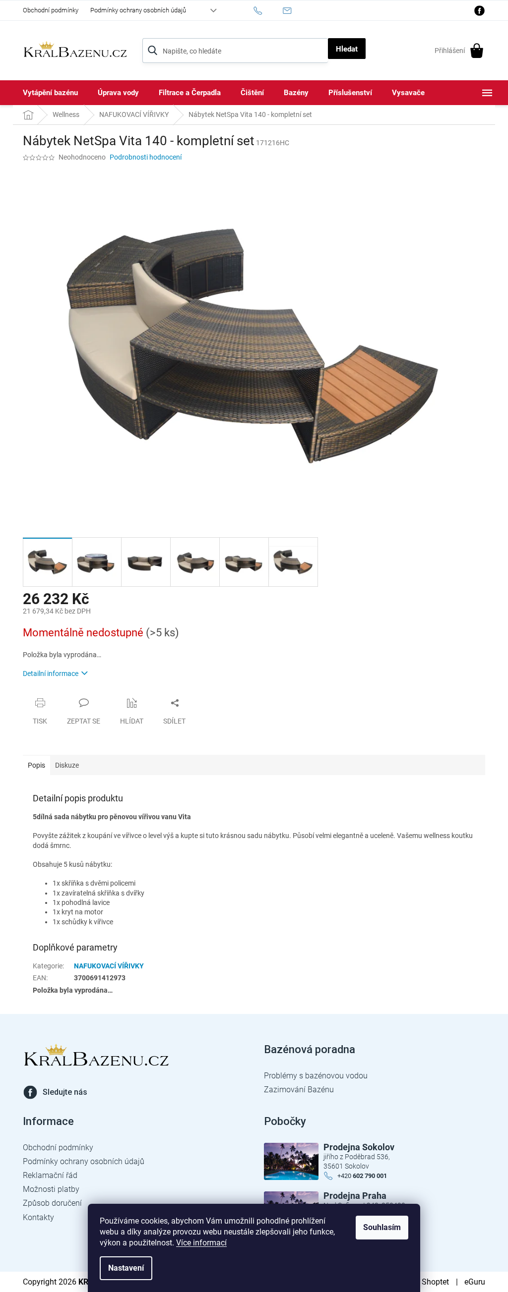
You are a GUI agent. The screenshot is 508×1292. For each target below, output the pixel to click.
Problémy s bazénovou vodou (316, 1075)
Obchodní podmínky (50, 10)
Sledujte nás (65, 1092)
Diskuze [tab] (67, 765)
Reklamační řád (50, 1175)
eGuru (474, 1282)
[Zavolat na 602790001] (267, 10)
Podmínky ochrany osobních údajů (138, 10)
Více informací (201, 1242)
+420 (362, 1176)
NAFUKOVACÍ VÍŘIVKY (109, 966)
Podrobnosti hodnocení (146, 157)
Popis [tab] (36, 765)
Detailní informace (50, 673)
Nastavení (126, 1268)
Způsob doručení (52, 1203)
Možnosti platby (51, 1189)
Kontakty (38, 1217)
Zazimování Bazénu (299, 1089)
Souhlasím (382, 1227)
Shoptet (435, 1282)
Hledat (347, 49)
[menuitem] (50, 92)
